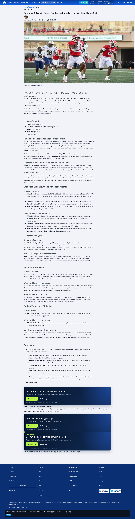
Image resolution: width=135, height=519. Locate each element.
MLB (40, 481)
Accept (8, 514)
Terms (100, 485)
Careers (101, 476)
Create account (127, 2)
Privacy (101, 481)
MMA (40, 495)
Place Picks (24, 2)
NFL (40, 471)
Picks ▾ (16, 2)
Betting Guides (73, 476)
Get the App (83, 2)
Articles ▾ (48, 2)
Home (10, 2)
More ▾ (59, 2)
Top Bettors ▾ (35, 2)
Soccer (41, 490)
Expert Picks (12, 471)
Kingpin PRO (23, 485)
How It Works (72, 485)
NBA (40, 476)
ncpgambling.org (13, 504)
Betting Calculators (74, 471)
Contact (101, 471)
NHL (40, 485)
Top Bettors (12, 481)
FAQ (70, 490)
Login (117, 2)
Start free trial (31, 399)
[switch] (108, 3)
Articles (31, 7)
